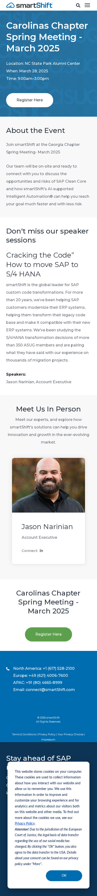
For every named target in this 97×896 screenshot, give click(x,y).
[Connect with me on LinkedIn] (41, 551)
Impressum (48, 739)
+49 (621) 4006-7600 (48, 675)
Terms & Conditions (24, 734)
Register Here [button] (29, 100)
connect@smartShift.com (50, 689)
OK (64, 875)
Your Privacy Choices (70, 734)
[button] (78, 5)
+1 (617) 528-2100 (59, 668)
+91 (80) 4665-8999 (44, 682)
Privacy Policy (25, 823)
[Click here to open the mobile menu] (87, 5)
